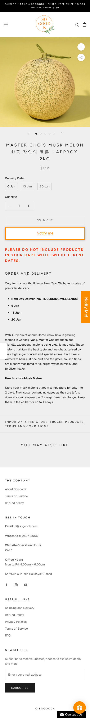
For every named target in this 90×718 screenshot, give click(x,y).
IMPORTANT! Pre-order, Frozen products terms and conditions (44, 424)
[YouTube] (25, 584)
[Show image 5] (54, 134)
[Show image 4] (49, 134)
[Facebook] (6, 584)
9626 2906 (30, 536)
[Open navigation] (6, 24)
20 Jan (44, 186)
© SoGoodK (45, 708)
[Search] (77, 24)
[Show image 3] (45, 134)
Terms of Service (16, 496)
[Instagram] (16, 584)
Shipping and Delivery (20, 608)
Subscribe (20, 687)
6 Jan (11, 186)
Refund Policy (14, 615)
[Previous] (28, 133)
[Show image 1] (36, 134)
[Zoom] (81, 47)
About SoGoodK (15, 489)
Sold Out (45, 220)
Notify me (45, 233)
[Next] (61, 133)
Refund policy (14, 503)
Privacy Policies (16, 622)
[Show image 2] (41, 134)
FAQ (7, 635)
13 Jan (27, 186)
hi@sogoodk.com (25, 526)
